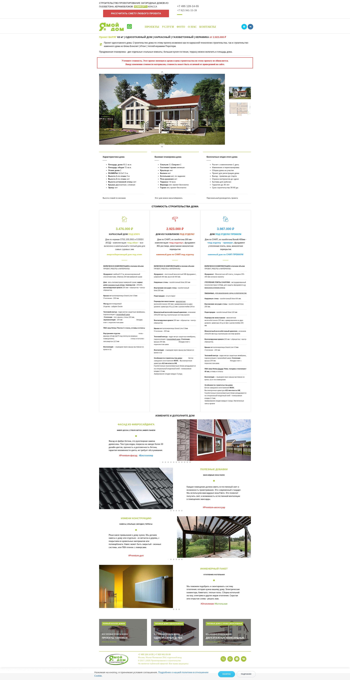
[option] (162, 109)
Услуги (168, 26)
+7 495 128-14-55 (188, 6)
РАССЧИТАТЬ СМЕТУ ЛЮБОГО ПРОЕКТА (136, 13)
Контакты (207, 26)
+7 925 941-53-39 (187, 10)
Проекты (152, 26)
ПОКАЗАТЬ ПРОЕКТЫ (109, 642)
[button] (162, 72)
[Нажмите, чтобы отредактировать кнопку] (223, 659)
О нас (192, 26)
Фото (181, 26)
